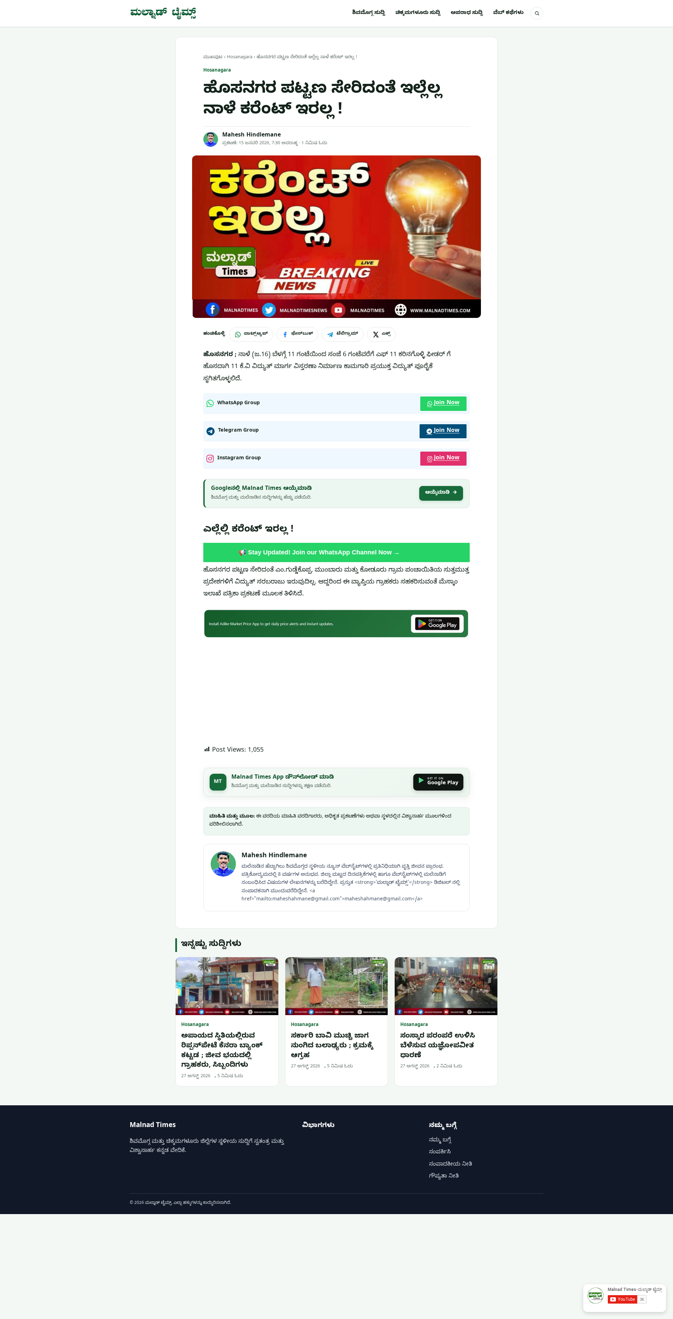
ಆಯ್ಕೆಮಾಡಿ (441, 493)
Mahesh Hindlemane (251, 136)
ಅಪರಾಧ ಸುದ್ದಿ (467, 13)
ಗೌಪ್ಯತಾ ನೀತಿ (444, 1177)
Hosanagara (239, 57)
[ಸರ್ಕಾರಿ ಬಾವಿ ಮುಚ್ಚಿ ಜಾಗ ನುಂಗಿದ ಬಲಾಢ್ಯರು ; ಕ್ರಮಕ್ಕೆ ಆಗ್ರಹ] (336, 986)
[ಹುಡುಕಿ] (537, 13)
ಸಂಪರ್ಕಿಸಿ (440, 1153)
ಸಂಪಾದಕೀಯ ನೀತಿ (450, 1165)
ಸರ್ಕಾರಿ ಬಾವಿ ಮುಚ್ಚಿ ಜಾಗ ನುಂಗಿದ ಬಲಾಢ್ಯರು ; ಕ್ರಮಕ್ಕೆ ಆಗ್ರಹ (332, 1046)
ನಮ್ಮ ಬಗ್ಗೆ (440, 1141)
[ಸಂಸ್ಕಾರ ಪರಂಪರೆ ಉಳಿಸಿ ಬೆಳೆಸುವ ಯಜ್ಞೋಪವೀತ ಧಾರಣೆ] (446, 986)
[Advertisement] (336, 693)
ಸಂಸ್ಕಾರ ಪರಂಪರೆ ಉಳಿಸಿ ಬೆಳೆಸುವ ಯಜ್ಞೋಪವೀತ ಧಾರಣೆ (437, 1046)
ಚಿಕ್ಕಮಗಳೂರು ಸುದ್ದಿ (417, 13)
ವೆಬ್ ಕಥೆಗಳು (508, 13)
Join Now (447, 403)
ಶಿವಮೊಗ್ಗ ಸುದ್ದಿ (368, 13)
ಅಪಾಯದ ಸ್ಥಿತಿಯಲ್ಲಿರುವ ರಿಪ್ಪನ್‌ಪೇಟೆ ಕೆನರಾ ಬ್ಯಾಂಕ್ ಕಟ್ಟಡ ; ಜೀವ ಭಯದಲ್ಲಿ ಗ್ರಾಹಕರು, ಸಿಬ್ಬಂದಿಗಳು (222, 1051)
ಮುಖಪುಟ (213, 57)
